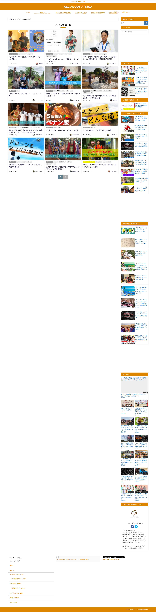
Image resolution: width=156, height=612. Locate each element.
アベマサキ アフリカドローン (116, 63)
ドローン (29, 161)
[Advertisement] (135, 47)
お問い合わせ (126, 12)
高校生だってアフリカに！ (18, 588)
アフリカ (18, 127)
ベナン (18, 90)
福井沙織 (115, 100)
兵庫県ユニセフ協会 (88, 92)
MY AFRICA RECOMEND (89, 161)
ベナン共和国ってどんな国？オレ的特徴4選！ (98, 130)
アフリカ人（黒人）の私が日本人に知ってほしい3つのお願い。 (141, 277)
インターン (19, 161)
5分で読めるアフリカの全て (18, 578)
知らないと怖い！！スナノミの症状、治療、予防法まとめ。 (141, 253)
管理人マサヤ (113, 171)
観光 (92, 127)
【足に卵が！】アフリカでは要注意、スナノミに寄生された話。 (141, 229)
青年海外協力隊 (57, 90)
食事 (59, 127)
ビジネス (38, 127)
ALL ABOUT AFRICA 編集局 (79, 63)
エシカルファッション (51, 56)
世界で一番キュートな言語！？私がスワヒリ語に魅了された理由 (141, 241)
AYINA (109, 161)
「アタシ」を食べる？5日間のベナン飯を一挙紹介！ (63, 130)
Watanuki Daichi (76, 100)
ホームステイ (98, 161)
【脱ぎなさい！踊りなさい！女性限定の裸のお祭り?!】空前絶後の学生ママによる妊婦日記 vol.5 (141, 303)
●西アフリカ (12, 90)
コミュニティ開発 (107, 90)
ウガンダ (32, 127)
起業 (68, 90)
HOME (28, 12)
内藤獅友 (41, 63)
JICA (71, 90)
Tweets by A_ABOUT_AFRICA (111, 559)
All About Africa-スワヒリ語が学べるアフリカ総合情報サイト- (73, 559)
